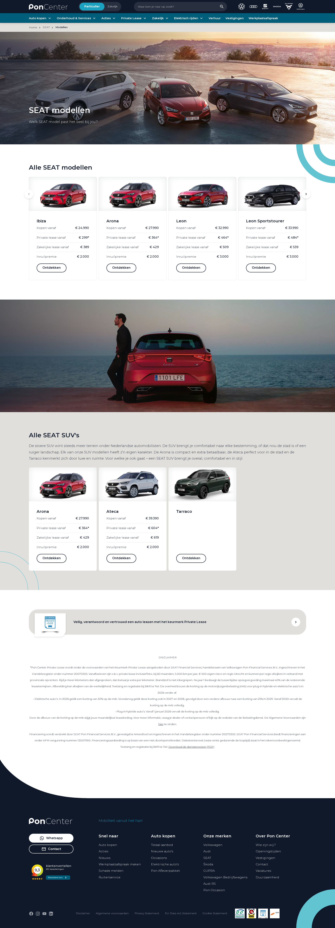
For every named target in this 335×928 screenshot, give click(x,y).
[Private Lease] (263, 913)
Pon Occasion (214, 890)
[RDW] (275, 913)
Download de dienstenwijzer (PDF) (191, 746)
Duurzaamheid (267, 877)
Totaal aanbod (162, 845)
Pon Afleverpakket (165, 871)
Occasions (159, 858)
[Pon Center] (48, 6)
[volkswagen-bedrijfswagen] (300, 6)
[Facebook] (31, 913)
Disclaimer (83, 913)
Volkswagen (212, 845)
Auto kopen (108, 845)
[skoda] (277, 6)
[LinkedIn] (51, 913)
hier (160, 724)
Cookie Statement (214, 913)
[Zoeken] (221, 6)
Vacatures (263, 871)
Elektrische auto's (165, 864)
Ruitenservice (109, 877)
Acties (103, 851)
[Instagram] (37, 913)
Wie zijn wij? (266, 845)
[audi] (253, 6)
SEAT (207, 858)
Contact (262, 864)
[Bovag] (251, 913)
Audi (207, 851)
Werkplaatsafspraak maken (120, 864)
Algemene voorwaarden (112, 913)
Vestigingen (265, 858)
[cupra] (288, 6)
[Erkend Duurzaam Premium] (240, 913)
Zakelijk (112, 6)
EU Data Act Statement (181, 913)
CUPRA (209, 871)
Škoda (208, 864)
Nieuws (104, 858)
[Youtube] (44, 913)
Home (33, 27)
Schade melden (111, 871)
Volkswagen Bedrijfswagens (225, 877)
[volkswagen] (241, 6)
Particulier (92, 6)
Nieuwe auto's (162, 851)
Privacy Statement (147, 913)
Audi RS (209, 884)
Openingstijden (268, 851)
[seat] (265, 6)
